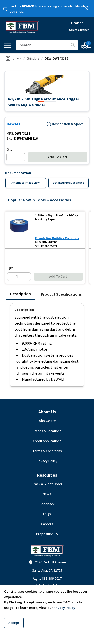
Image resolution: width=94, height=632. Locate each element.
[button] (47, 84)
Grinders (33, 58)
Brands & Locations (47, 431)
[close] (86, 8)
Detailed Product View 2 (68, 183)
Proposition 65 (47, 534)
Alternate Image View (26, 183)
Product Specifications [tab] (61, 294)
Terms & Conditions (47, 451)
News (47, 494)
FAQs (47, 514)
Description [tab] (20, 294)
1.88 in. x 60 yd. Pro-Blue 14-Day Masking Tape (56, 218)
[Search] (73, 45)
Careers (47, 524)
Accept (13, 622)
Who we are (47, 421)
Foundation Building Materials (57, 238)
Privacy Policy (47, 461)
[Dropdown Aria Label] (18, 58)
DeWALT (14, 124)
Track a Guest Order (47, 484)
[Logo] (22, 27)
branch (28, 6)
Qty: (10, 149)
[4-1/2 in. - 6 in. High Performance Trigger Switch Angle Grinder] (41, 101)
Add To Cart (57, 157)
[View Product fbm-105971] (19, 230)
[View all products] (8, 59)
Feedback (47, 504)
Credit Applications (47, 441)
